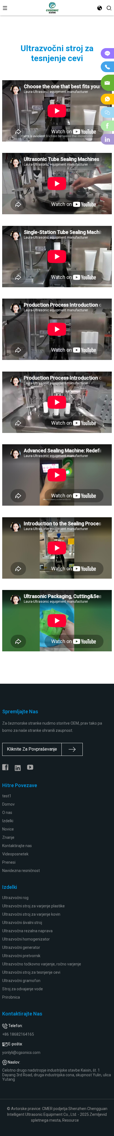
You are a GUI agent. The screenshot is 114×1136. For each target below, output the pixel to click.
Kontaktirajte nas (17, 845)
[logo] (52, 7)
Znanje (8, 837)
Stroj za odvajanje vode (22, 989)
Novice (8, 829)
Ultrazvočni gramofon (21, 980)
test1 (6, 796)
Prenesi (8, 862)
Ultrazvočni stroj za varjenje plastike (33, 906)
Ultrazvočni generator (21, 947)
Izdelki (7, 821)
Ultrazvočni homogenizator (26, 939)
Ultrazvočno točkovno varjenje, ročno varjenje (41, 964)
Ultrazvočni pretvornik (21, 956)
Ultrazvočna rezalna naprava (27, 931)
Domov (8, 804)
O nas (7, 812)
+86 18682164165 (18, 1034)
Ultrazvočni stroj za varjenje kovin (31, 914)
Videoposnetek (15, 854)
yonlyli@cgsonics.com (21, 1052)
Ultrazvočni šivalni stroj (22, 922)
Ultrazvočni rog (15, 897)
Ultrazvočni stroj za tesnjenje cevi (31, 972)
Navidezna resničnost (21, 870)
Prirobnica (11, 997)
